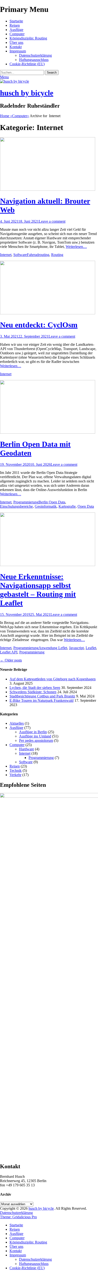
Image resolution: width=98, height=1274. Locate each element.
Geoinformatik (46, 506)
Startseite (16, 21)
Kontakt (16, 47)
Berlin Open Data (52, 502)
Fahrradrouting (38, 255)
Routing (57, 255)
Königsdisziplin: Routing (28, 38)
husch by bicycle (26, 93)
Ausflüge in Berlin (33, 732)
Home (6, 116)
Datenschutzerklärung (35, 55)
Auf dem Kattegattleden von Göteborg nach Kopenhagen (53, 679)
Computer (17, 34)
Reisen (15, 25)
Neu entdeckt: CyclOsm (39, 325)
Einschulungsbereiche (16, 506)
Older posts (11, 660)
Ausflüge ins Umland (35, 736)
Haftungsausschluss (34, 60)
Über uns (16, 42)
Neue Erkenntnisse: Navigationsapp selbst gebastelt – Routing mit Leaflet (38, 589)
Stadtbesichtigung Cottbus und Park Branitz (42, 696)
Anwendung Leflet (53, 648)
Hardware (26, 749)
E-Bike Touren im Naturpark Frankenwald (42, 700)
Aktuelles (17, 723)
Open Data (86, 506)
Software (20, 255)
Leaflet (91, 648)
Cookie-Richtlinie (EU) (27, 64)
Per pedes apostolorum (36, 740)
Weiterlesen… (76, 247)
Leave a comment (52, 221)
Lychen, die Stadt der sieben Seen (35, 688)
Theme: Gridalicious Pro (18, 1217)
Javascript (76, 648)
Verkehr (15, 775)
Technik (16, 770)
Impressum (18, 51)
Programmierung (26, 502)
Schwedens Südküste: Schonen (33, 692)
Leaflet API (8, 652)
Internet (5, 255)
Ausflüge (16, 30)
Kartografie (67, 506)
